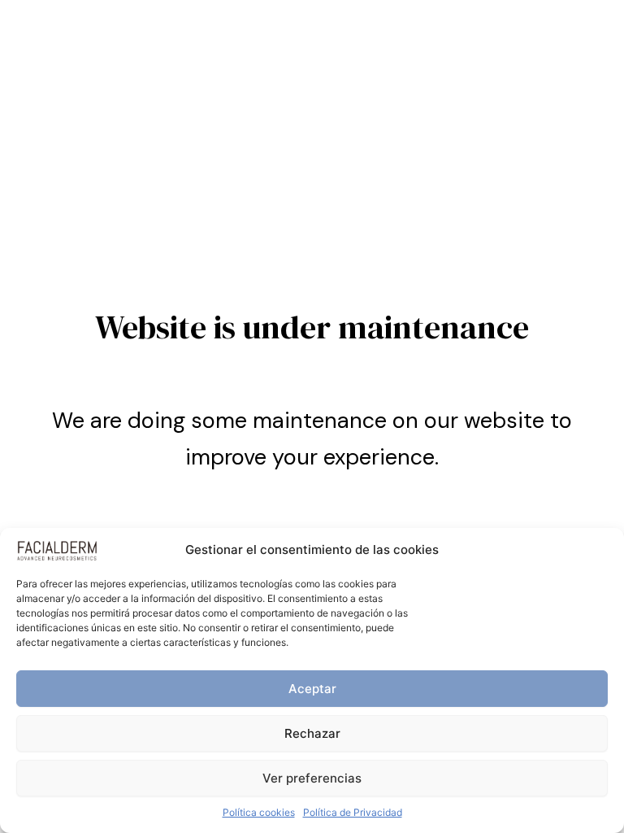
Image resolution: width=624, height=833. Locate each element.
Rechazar (312, 733)
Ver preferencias (312, 778)
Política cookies (259, 812)
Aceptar (312, 688)
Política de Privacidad (352, 812)
